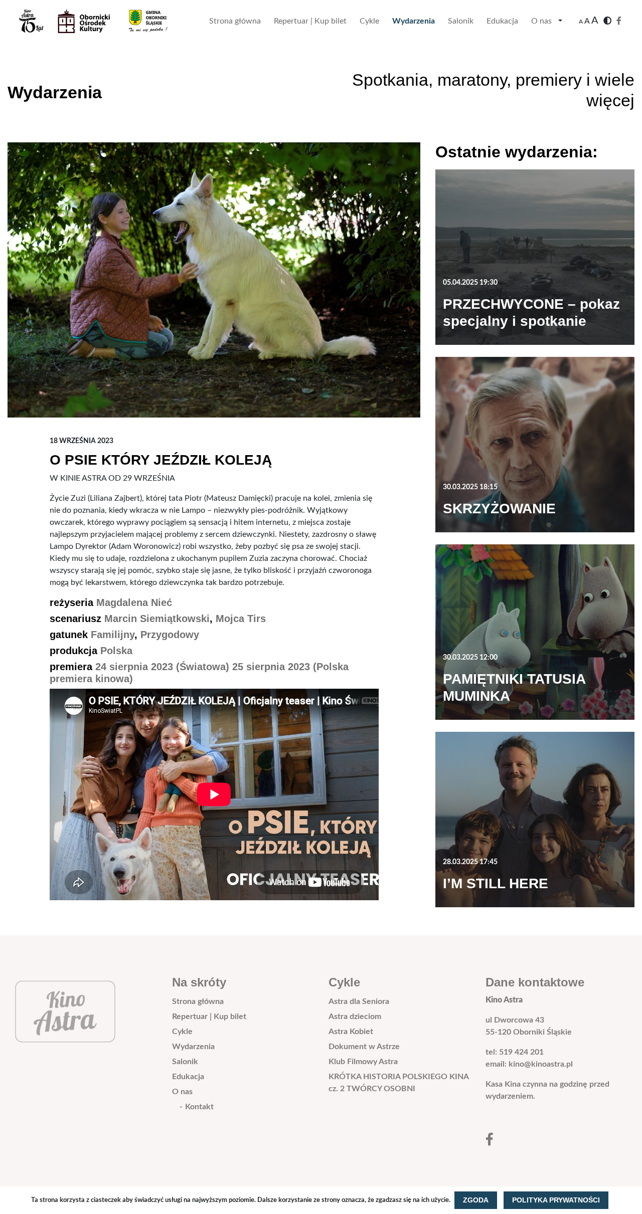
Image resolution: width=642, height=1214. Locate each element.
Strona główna (235, 21)
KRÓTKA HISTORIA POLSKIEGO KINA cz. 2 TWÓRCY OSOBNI (398, 1083)
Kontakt (199, 1107)
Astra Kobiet (351, 1032)
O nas (541, 21)
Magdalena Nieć (134, 602)
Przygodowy (169, 634)
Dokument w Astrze (364, 1047)
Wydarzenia (413, 21)
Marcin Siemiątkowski (157, 618)
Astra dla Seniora (359, 1001)
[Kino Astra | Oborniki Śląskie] (101, 21)
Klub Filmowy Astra (363, 1062)
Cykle (369, 21)
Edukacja (502, 21)
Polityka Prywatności (556, 1200)
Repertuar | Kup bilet (310, 21)
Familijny (112, 634)
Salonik (460, 21)
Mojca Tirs (241, 618)
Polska (116, 650)
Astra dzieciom (355, 1017)
